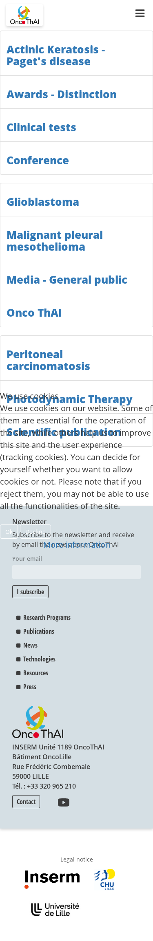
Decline (35, 532)
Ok (9, 532)
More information (76, 544)
